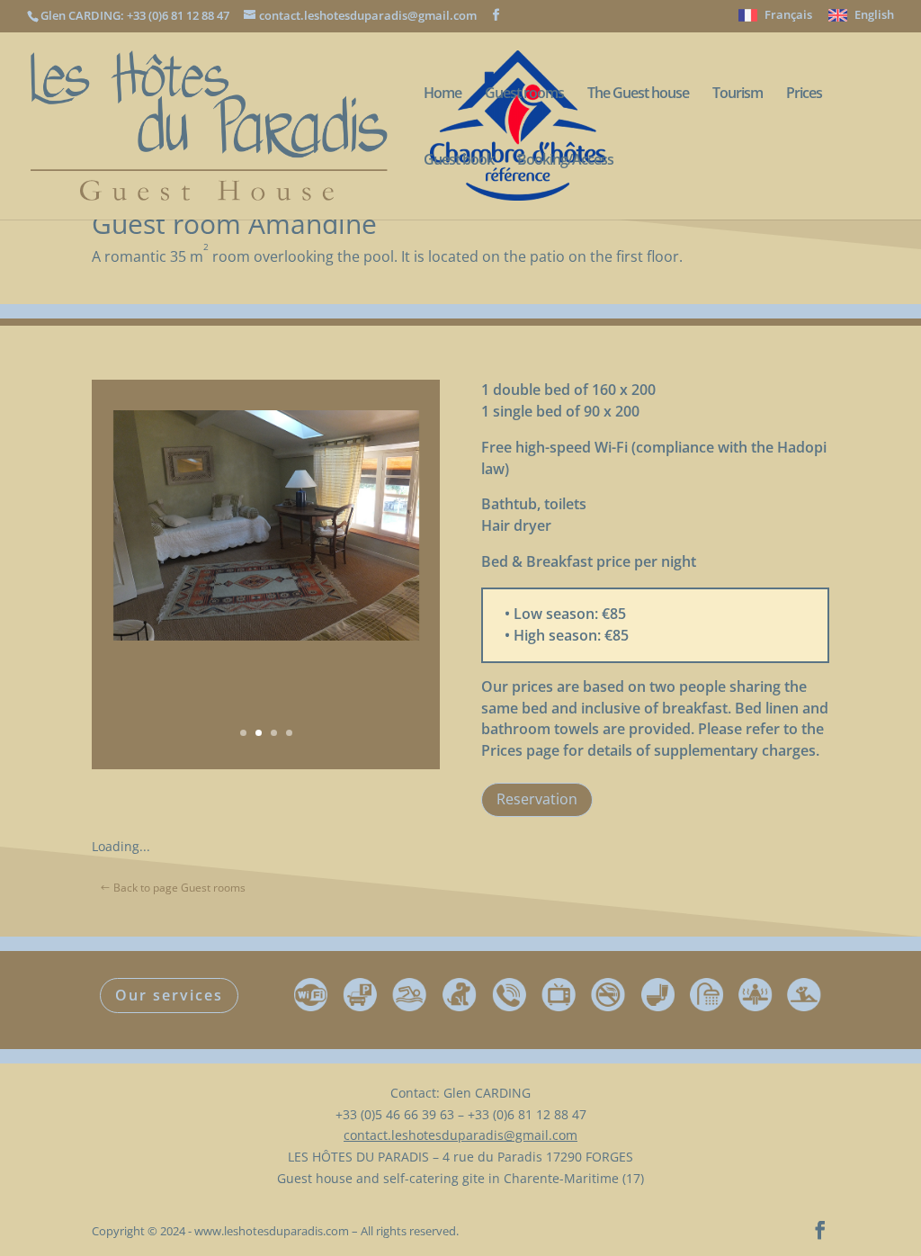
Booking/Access (565, 161)
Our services (169, 995)
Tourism (737, 94)
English (874, 15)
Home (442, 94)
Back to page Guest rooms (179, 887)
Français (788, 15)
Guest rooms (524, 94)
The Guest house (638, 94)
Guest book (459, 161)
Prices (804, 94)
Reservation (536, 799)
